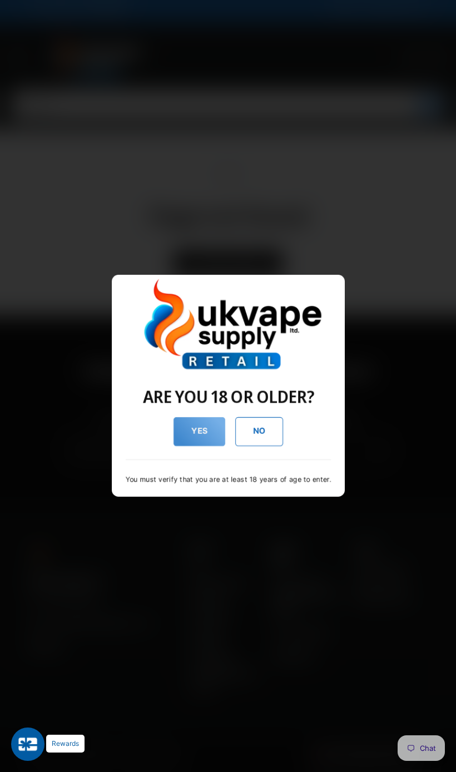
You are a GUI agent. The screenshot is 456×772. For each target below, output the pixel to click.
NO (259, 431)
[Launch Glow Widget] (27, 744)
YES (199, 431)
